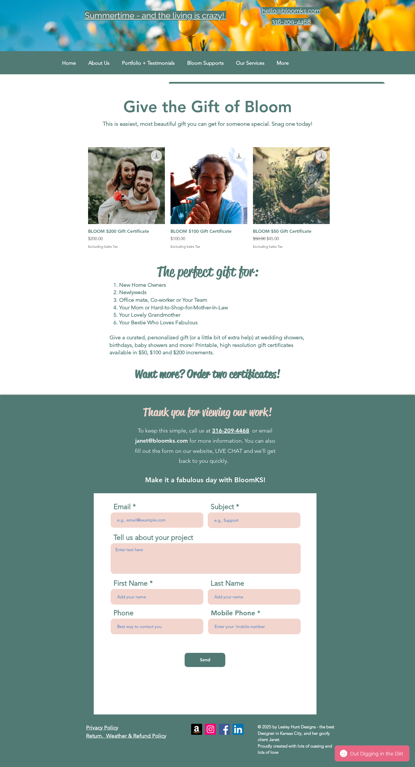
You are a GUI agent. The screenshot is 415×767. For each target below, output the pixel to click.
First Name (130, 583)
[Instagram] (210, 729)
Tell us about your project (153, 537)
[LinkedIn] (238, 729)
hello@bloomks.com (291, 10)
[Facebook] (224, 729)
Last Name (227, 583)
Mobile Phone (233, 613)
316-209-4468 (230, 430)
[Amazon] (196, 729)
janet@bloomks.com (161, 440)
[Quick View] (126, 185)
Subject (222, 506)
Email (122, 506)
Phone (123, 612)
